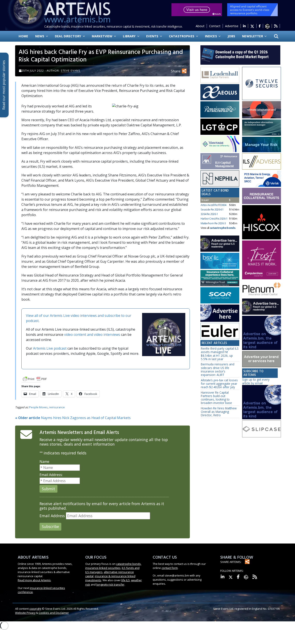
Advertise (231, 26)
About (200, 26)
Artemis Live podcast (50, 348)
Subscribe (50, 526)
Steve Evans (70, 70)
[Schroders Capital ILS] (261, 110)
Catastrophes (182, 36)
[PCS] (261, 179)
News (40, 36)
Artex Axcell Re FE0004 (213, 205)
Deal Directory (68, 36)
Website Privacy (25, 613)
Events (152, 36)
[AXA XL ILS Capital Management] (219, 161)
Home (23, 36)
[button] (276, 36)
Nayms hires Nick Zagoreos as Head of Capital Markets (73, 417)
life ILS (125, 580)
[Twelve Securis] (261, 83)
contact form (170, 568)
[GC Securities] (261, 144)
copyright (35, 609)
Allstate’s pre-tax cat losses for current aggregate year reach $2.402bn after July (219, 383)
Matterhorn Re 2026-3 (213, 223)
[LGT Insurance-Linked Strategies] (219, 126)
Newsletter (253, 36)
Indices (211, 36)
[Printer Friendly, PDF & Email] (34, 379)
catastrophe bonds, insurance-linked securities (113, 566)
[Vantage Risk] (219, 144)
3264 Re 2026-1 (209, 214)
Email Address (52, 516)
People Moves (38, 407)
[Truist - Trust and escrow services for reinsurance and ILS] (261, 196)
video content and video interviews (92, 334)
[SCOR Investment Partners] (219, 295)
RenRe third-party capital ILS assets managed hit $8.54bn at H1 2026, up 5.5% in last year (220, 353)
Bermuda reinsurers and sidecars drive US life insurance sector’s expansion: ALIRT (217, 369)
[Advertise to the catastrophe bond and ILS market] (261, 359)
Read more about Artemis (34, 580)
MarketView (102, 36)
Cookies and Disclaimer (54, 613)
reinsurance (57, 407)
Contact (214, 26)
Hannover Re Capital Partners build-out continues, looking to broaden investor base (216, 397)
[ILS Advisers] (261, 161)
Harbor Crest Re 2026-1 (214, 218)
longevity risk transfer (110, 584)
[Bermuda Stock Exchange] (219, 261)
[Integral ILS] (261, 128)
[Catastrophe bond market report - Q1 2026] (238, 54)
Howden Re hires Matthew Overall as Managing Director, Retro (219, 411)
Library (129, 36)
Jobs (231, 36)
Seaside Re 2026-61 (212, 209)
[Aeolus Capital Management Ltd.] (219, 92)
